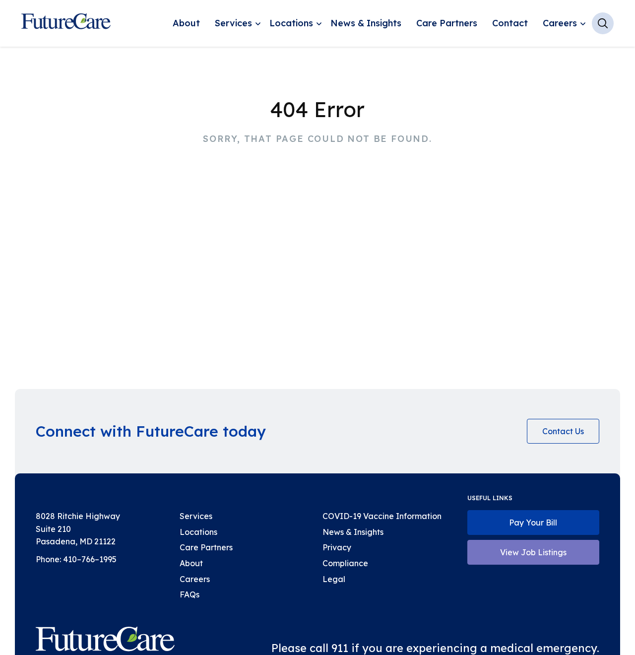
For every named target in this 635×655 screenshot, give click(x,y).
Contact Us (563, 431)
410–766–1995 (90, 559)
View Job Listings (533, 552)
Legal (333, 579)
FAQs (189, 594)
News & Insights (365, 23)
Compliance (345, 563)
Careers (560, 23)
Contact (510, 23)
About (186, 23)
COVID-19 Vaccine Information (382, 516)
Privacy (336, 547)
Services (233, 23)
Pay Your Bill (533, 522)
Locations (291, 23)
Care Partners (446, 23)
